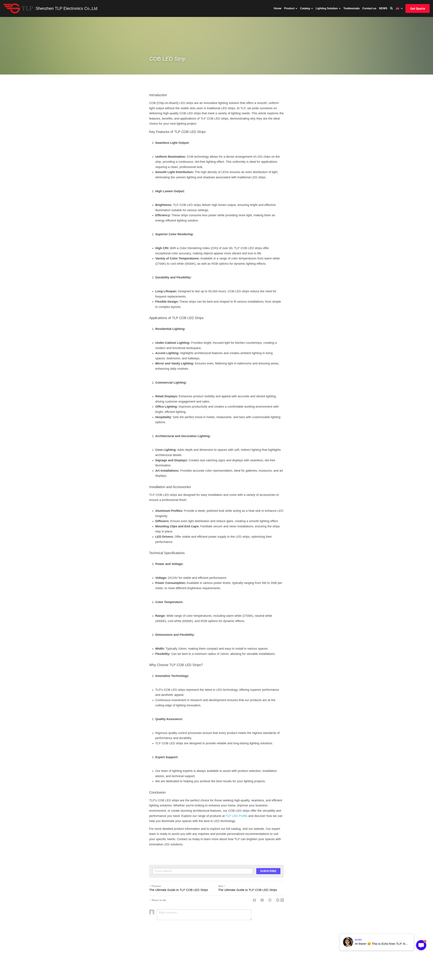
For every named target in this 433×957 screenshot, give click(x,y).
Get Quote (417, 8)
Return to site (159, 900)
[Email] (277, 900)
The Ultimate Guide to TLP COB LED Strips (178, 890)
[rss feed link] (282, 900)
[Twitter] (262, 900)
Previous (156, 886)
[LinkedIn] (270, 900)
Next (220, 886)
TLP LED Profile (236, 816)
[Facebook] (254, 900)
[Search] (391, 8)
